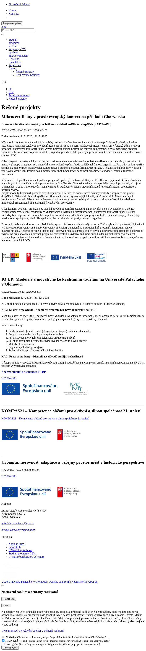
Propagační (12, 644)
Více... (6, 605)
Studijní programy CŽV (22, 553)
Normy (13, 10)
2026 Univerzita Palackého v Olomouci (24, 581)
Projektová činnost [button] (15, 67)
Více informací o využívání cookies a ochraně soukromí (32, 630)
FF (10, 88)
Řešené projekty (25, 71)
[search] (2, 34)
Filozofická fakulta (19, 4)
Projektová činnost (19, 95)
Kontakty (14, 13)
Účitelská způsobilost (20, 550)
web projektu (8, 377)
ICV (11, 92)
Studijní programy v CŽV (14, 43)
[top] (2, 585)
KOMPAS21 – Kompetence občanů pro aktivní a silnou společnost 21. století (44, 418)
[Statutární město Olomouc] (9, 578)
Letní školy (15, 547)
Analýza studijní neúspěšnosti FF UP (23, 371)
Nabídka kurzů (17, 543)
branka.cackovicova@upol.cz (18, 529)
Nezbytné (11, 637)
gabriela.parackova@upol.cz (17, 523)
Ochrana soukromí (59, 581)
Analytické (12, 640)
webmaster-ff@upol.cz (84, 581)
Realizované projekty (28, 74)
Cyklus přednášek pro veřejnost (26, 556)
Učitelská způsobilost (15, 60)
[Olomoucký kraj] (13, 568)
